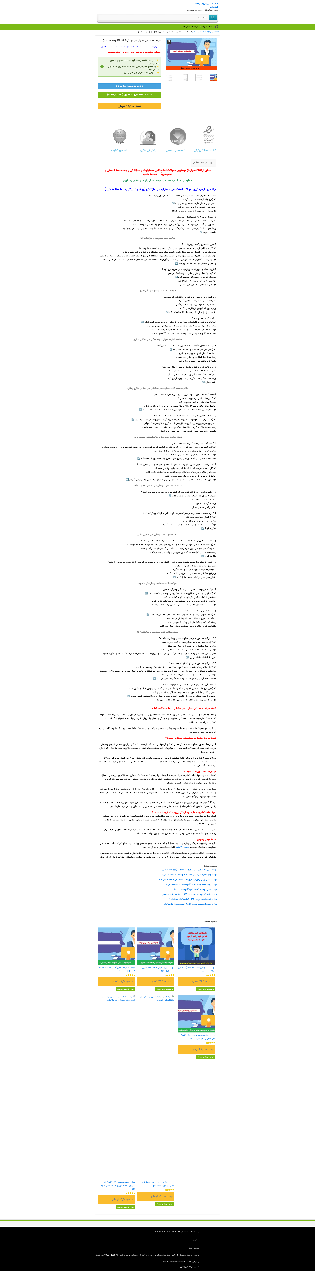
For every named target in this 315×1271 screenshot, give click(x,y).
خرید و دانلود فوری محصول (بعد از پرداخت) (129, 95)
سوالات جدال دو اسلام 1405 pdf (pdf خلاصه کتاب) (195, 889)
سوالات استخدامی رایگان (202, 32)
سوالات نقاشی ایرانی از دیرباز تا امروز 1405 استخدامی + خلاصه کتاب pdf (188, 879)
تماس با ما (186, 26)
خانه (215, 32)
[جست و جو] (213, 17)
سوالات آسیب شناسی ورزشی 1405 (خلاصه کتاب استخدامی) (193, 899)
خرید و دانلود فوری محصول (205, 989)
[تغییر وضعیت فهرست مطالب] (210, 163)
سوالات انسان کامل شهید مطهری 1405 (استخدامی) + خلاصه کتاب (190, 904)
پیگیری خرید (194, 1248)
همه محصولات (207, 26)
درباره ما (195, 26)
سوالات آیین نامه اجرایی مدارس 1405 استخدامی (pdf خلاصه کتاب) (189, 870)
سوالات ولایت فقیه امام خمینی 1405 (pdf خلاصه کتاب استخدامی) (189, 874)
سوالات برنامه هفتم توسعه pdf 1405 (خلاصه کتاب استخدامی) (191, 884)
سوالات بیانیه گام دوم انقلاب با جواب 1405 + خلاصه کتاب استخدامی (189, 894)
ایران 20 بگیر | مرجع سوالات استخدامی (206, 5)
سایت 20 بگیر (182, 847)
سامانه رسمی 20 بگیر (216, 26)
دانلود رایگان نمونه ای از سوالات (129, 86)
